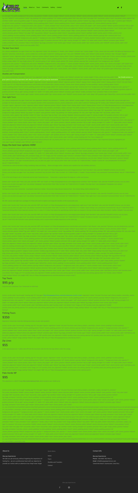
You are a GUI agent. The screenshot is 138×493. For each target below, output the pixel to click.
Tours (49, 459)
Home (49, 456)
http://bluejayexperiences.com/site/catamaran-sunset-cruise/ (62, 295)
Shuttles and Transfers (55, 462)
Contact (50, 465)
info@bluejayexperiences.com (106, 461)
